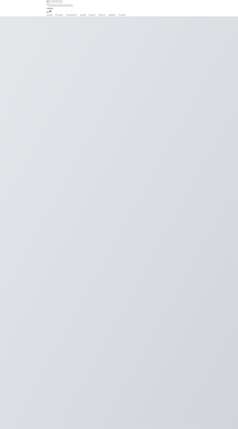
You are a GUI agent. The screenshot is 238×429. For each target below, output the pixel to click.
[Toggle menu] (50, 11)
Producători (71, 15)
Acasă (49, 15)
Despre (92, 15)
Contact (122, 15)
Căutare (50, 8)
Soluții (83, 15)
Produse (59, 15)
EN (48, 12)
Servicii (101, 15)
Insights (111, 15)
